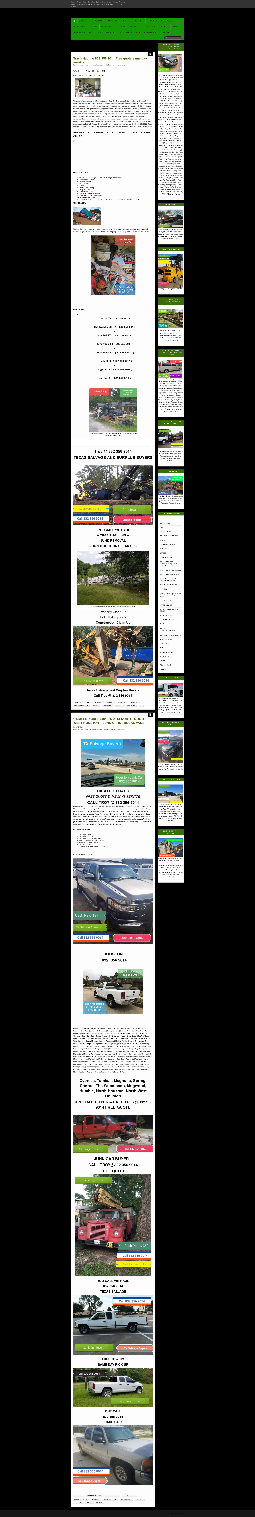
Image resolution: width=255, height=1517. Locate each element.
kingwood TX (121, 702)
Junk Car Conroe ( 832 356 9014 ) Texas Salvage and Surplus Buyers (170, 595)
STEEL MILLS (164, 27)
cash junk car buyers (112, 1496)
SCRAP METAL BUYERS (147, 27)
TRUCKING (176, 27)
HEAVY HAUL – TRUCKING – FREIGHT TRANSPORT (169, 579)
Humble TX (109, 702)
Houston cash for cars (110, 1499)
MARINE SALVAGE (107, 27)
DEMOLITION (152, 21)
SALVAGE (94, 27)
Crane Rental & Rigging (82, 32)
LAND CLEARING (165, 601)
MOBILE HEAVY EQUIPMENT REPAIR (169, 610)
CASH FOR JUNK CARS (94, 1496)
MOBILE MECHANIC (166, 615)
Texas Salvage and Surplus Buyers (97, 12)
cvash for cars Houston (80, 1499)
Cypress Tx (98, 702)
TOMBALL (99, 1503)
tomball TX (119, 705)
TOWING (162, 661)
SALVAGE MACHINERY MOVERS (170, 635)
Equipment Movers (151, 32)
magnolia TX (133, 702)
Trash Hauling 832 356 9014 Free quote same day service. (110, 60)
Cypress (88, 702)
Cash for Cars (78, 1496)
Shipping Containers (166, 652)
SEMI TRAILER (138, 21)
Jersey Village (142, 1046)
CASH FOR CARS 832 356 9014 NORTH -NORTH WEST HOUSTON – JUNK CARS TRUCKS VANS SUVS (109, 723)
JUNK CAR (83, 21)
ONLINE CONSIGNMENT (168, 620)
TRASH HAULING (167, 21)
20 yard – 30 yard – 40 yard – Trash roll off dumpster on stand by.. (101, 178)
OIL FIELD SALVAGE (80, 27)
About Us (163, 519)
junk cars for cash (126, 1499)
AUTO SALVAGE (111, 21)
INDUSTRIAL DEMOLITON (127, 27)
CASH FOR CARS (96, 21)
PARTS (162, 624)
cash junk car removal (129, 1496)
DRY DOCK (163, 553)
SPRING (95, 705)
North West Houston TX (81, 705)
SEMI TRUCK (125, 21)
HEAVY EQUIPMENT (166, 561)
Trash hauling (131, 705)
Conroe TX (77, 702)
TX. (141, 705)
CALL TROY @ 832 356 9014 (90, 70)
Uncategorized (122, 65)
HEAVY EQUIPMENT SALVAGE (130, 32)
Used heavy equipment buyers (169, 564)
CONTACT (166, 32)
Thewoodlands (107, 705)
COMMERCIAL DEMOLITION (106, 32)
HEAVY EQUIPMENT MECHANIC (170, 570)
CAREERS (163, 527)
